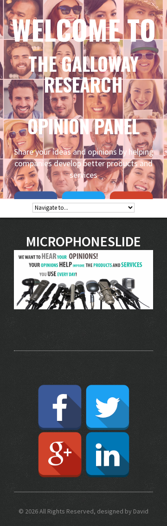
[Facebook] (60, 407)
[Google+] (60, 455)
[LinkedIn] (107, 455)
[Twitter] (107, 407)
